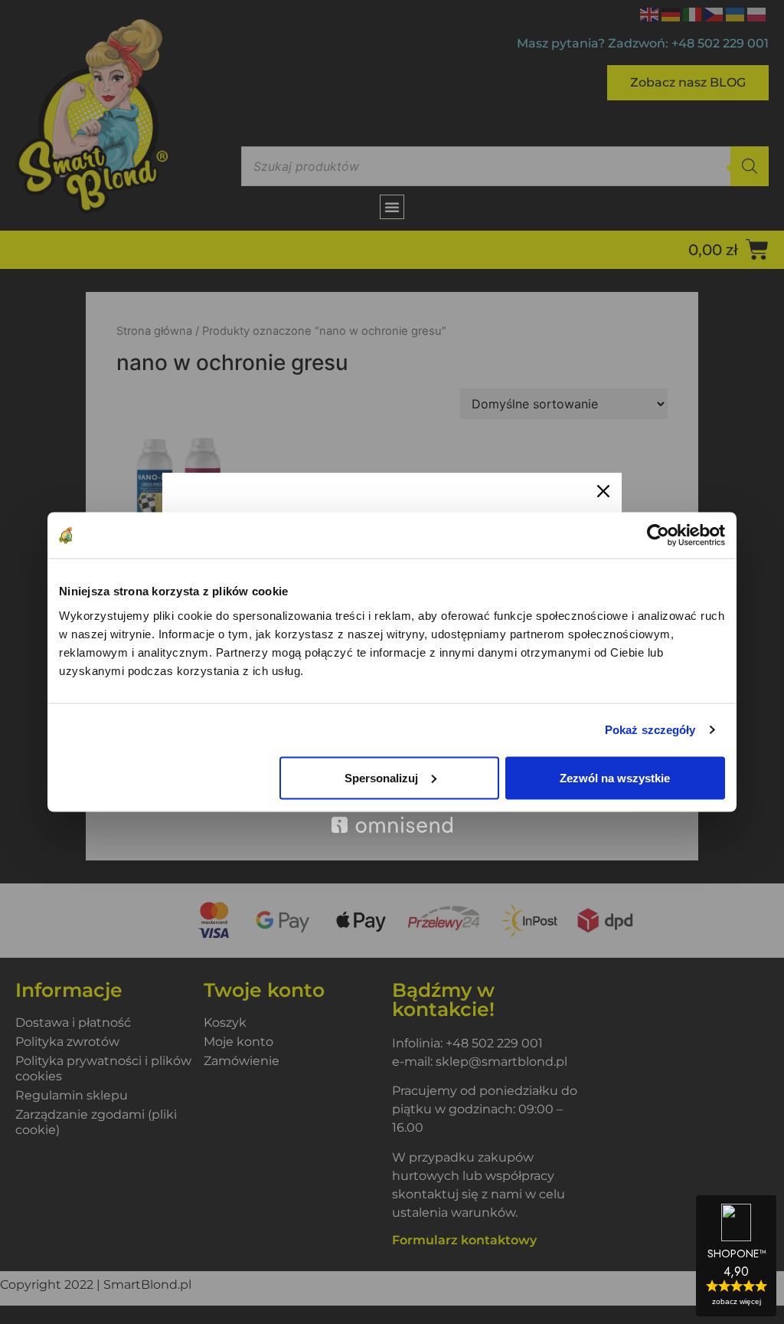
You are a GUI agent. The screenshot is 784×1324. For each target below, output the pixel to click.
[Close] (603, 491)
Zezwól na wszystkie (615, 777)
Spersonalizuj (381, 777)
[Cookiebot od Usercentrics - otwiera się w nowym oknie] (658, 535)
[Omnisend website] (392, 816)
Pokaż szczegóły (650, 729)
